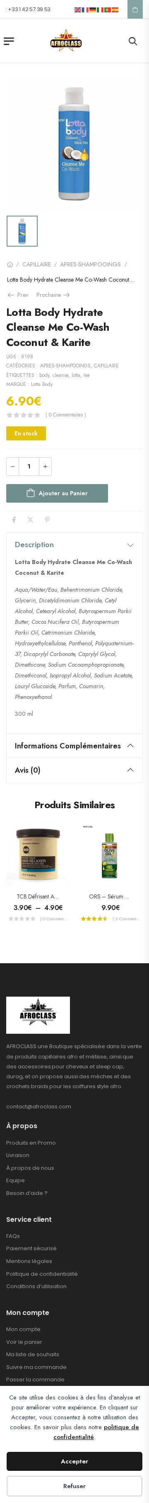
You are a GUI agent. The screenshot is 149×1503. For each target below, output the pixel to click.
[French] (85, 9)
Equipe (15, 1180)
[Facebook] (14, 520)
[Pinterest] (47, 520)
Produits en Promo (31, 1143)
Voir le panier (24, 1342)
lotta (76, 375)
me (87, 375)
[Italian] (100, 9)
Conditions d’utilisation (36, 1286)
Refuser (74, 1486)
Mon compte (23, 1329)
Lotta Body (42, 384)
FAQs (13, 1236)
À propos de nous (30, 1168)
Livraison (17, 1155)
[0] (135, 9)
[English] (78, 9)
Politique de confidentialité (42, 1274)
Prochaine (53, 295)
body (44, 375)
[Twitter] (30, 520)
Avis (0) (28, 770)
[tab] (74, 545)
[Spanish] (115, 9)
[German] (93, 9)
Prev (20, 295)
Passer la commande (35, 1379)
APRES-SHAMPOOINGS (90, 264)
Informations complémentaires (68, 746)
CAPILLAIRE (36, 264)
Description (34, 544)
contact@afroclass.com (38, 1106)
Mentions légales (29, 1261)
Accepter (74, 1461)
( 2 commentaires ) (127, 918)
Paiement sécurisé (31, 1248)
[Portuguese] (108, 9)
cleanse (60, 375)
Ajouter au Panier (63, 493)
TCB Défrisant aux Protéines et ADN (59, 896)
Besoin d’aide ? (27, 1193)
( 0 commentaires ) (66, 415)
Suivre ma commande (36, 1367)
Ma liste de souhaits (32, 1354)
